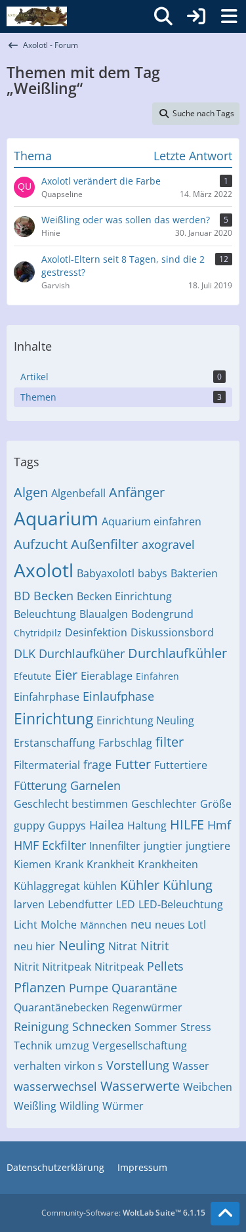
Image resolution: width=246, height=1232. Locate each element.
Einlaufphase (118, 696)
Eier (65, 675)
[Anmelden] (196, 16)
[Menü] (229, 16)
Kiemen (32, 864)
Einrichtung (53, 718)
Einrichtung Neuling (145, 720)
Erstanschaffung (54, 743)
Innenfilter (114, 846)
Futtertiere (180, 765)
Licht (25, 924)
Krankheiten (168, 864)
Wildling (79, 1106)
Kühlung (188, 885)
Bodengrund (162, 614)
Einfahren (157, 676)
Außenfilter (104, 544)
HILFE (187, 824)
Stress (195, 1027)
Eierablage (107, 676)
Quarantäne (144, 988)
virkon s (83, 1066)
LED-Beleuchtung (180, 904)
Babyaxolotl (105, 573)
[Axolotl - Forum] (37, 16)
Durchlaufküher (82, 653)
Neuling (81, 945)
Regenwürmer (147, 1007)
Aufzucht (41, 544)
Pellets (165, 966)
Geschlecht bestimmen (71, 804)
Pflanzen (40, 987)
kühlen (100, 886)
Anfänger (137, 492)
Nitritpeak (119, 966)
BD (22, 596)
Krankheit (110, 864)
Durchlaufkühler (177, 653)
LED (125, 904)
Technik (33, 1045)
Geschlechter (164, 804)
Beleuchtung (45, 614)
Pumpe (88, 988)
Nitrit (154, 946)
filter (169, 742)
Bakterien (194, 573)
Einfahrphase (46, 697)
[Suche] (163, 16)
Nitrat (122, 946)
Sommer (155, 1027)
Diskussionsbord (172, 632)
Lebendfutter (80, 904)
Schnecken (101, 1026)
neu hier (34, 946)
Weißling (35, 1106)
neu (141, 924)
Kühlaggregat (47, 886)
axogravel (168, 544)
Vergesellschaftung (139, 1045)
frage (97, 764)
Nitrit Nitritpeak (52, 966)
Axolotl (43, 570)
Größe (216, 804)
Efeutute (32, 676)
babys (152, 573)
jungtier (163, 846)
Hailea (106, 825)
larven (29, 904)
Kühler (139, 885)
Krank (68, 864)
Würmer (123, 1106)
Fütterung (40, 785)
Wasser (191, 1066)
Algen (31, 492)
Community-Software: (123, 1212)
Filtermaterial (47, 765)
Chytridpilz (38, 633)
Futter (133, 764)
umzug (72, 1045)
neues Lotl (180, 924)
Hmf (219, 825)
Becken (53, 596)
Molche (59, 924)
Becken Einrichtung (124, 596)
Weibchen (207, 1087)
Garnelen (95, 785)
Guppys (67, 825)
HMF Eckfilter (50, 845)
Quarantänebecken (61, 1007)
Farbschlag (125, 743)
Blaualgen (103, 614)
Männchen (103, 925)
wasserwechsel (55, 1086)
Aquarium (56, 518)
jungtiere (208, 846)
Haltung (147, 825)
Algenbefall (78, 493)
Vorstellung (137, 1065)
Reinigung (41, 1026)
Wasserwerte (140, 1086)
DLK (24, 653)
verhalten (37, 1066)
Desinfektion (96, 632)
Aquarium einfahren (151, 521)
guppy (29, 825)
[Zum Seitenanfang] (225, 1213)
